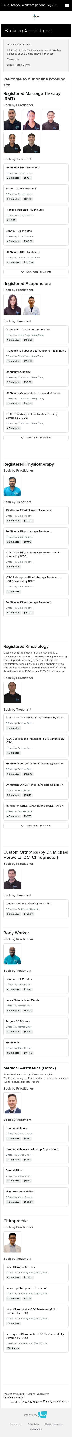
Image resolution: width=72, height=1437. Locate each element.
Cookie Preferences (53, 1424)
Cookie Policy (36, 1429)
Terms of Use (15, 1424)
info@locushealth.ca (57, 1401)
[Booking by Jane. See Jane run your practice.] (36, 1414)
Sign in (51, 5)
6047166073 (35, 1402)
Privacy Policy (33, 1424)
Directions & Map (13, 1397)
